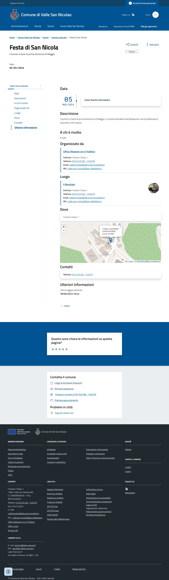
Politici (11, 470)
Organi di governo (15, 462)
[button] (110, 240)
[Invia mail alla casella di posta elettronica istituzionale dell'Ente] (23, 513)
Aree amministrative (17, 449)
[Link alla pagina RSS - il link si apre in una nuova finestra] (133, 14)
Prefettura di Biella (55, 497)
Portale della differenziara (58, 519)
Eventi (46, 37)
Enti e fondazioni (15, 457)
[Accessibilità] (8, 572)
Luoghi (128, 467)
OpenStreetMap (143, 261)
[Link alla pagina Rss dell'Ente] (126, 489)
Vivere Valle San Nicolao (72, 26)
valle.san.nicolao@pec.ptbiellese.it (85, 168)
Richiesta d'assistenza (95, 514)
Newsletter (130, 492)
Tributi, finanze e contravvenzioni (100, 457)
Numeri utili (13, 530)
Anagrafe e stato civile (57, 453)
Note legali (91, 493)
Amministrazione (19, 26)
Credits (57, 569)
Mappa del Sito (79, 569)
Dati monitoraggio (16, 569)
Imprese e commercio (95, 453)
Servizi (50, 26)
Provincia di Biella (54, 493)
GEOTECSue (52, 506)
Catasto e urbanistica (56, 462)
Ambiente (51, 449)
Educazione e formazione (97, 449)
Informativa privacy (94, 489)
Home (12, 37)
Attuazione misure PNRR (124, 26)
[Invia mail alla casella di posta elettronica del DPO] (25, 545)
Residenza (103, 26)
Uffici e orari (13, 526)
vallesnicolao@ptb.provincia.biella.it (87, 165)
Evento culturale (59, 37)
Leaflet (130, 261)
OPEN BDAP (52, 514)
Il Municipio (69, 184)
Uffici (10, 474)
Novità (37, 26)
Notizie (128, 449)
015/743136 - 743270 (83, 161)
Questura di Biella (54, 502)
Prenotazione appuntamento (98, 511)
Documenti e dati (15, 453)
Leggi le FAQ (91, 505)
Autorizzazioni (53, 457)
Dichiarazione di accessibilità (98, 497)
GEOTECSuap (53, 510)
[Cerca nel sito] (154, 15)
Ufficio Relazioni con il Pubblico (79, 151)
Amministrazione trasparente (99, 501)
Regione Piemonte (17, 3)
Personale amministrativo (19, 466)
